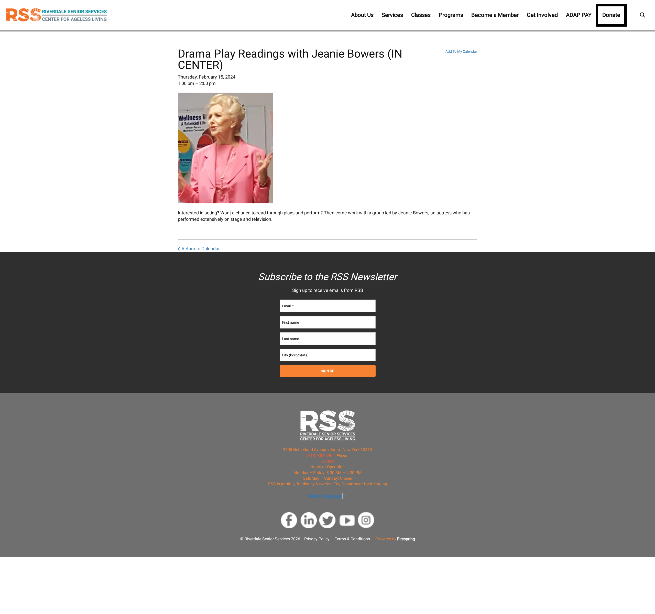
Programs (451, 15)
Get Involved (542, 15)
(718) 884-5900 (321, 455)
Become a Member (495, 15)
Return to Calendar (201, 248)
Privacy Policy (317, 538)
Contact (328, 461)
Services (392, 15)
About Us (362, 15)
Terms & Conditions (352, 538)
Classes (421, 15)
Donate (611, 15)
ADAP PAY (579, 15)
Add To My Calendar (461, 51)
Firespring (406, 538)
